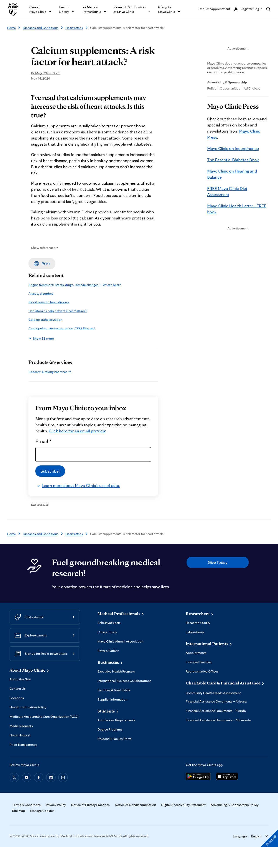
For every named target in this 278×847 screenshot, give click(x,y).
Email (43, 441)
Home (11, 28)
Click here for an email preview (77, 430)
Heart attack (74, 28)
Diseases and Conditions (40, 28)
